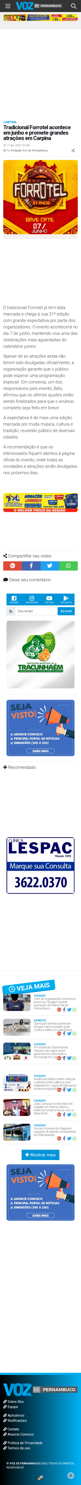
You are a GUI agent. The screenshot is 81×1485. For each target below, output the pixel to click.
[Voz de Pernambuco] (39, 5)
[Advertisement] (40, 71)
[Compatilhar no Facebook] (31, 534)
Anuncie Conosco (20, 1403)
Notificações (17, 1389)
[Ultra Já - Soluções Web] (40, 1446)
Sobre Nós (15, 1370)
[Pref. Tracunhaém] (40, 623)
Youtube (49, 571)
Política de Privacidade (25, 1412)
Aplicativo (66, 571)
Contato (13, 1398)
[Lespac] (40, 834)
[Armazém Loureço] (40, 502)
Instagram (32, 571)
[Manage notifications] (70, 1475)
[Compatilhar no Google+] (12, 534)
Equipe (12, 1376)
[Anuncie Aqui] (40, 696)
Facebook (14, 571)
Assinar (66, 580)
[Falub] (40, 17)
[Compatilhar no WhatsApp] (68, 534)
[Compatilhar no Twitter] (50, 534)
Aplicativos (15, 1384)
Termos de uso (18, 1417)
